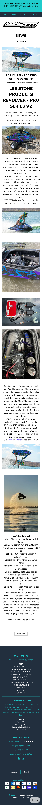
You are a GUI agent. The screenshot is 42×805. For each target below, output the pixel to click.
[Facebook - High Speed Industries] (19, 758)
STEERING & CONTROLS (20, 675)
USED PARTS (21, 688)
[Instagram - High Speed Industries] (23, 758)
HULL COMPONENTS (20, 677)
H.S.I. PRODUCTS (21, 667)
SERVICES (21, 693)
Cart (37, 14)
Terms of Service (21, 730)
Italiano (13, 14)
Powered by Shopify (21, 797)
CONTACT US (28, 741)
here (11, 440)
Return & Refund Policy (21, 727)
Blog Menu (20, 42)
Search (21, 719)
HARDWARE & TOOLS (20, 680)
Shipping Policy (21, 725)
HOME (20, 664)
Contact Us (21, 722)
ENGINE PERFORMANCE (20, 669)
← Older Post (21, 634)
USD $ (21, 14)
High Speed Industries (24, 795)
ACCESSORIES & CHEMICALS (20, 682)
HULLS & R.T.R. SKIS (21, 685)
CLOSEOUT (21, 690)
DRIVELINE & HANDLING (20, 672)
